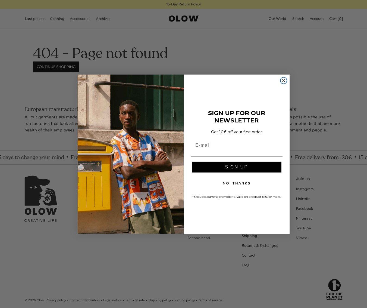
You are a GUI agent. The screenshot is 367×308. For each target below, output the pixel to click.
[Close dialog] (283, 80)
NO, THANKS (236, 183)
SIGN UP (236, 167)
